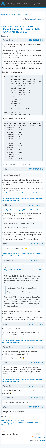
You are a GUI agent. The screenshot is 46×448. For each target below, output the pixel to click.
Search (14, 14)
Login (26, 14)
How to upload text (8, 198)
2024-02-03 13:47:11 (36, 261)
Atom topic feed (39, 437)
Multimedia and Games (21, 26)
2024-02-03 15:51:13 (36, 347)
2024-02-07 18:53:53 (36, 386)
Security (31, 4)
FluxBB (42, 440)
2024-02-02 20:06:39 (36, 40)
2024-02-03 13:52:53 (36, 324)
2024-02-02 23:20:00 (36, 169)
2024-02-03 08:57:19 (36, 244)
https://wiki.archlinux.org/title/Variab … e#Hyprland (20, 193)
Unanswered (40, 19)
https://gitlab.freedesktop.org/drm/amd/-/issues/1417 (21, 210)
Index (3, 14)
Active (32, 19)
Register (20, 14)
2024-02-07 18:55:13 (36, 398)
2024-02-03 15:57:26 (36, 362)
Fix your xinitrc (15, 200)
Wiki (19, 4)
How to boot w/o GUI (22, 198)
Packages (12, 4)
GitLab (24, 4)
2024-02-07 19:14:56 (36, 407)
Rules (8, 14)
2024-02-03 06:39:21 (36, 205)
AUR (38, 4)
